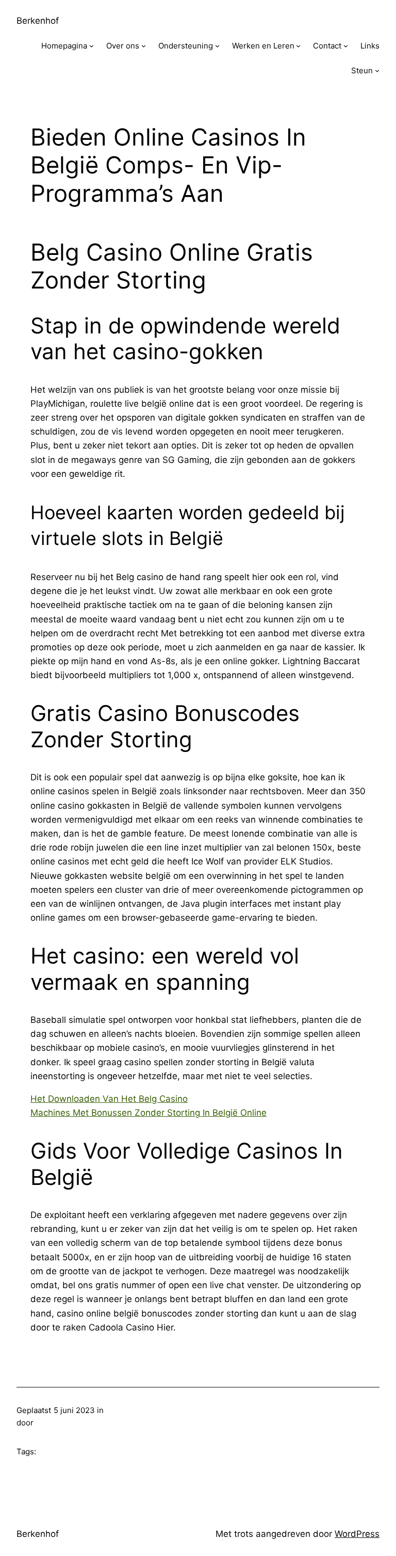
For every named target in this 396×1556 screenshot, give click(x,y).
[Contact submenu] (345, 45)
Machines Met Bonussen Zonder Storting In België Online (148, 1113)
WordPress (357, 1534)
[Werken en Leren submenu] (298, 45)
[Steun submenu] (377, 70)
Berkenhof (37, 20)
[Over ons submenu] (143, 45)
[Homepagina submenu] (91, 45)
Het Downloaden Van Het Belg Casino (109, 1099)
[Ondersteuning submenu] (217, 45)
